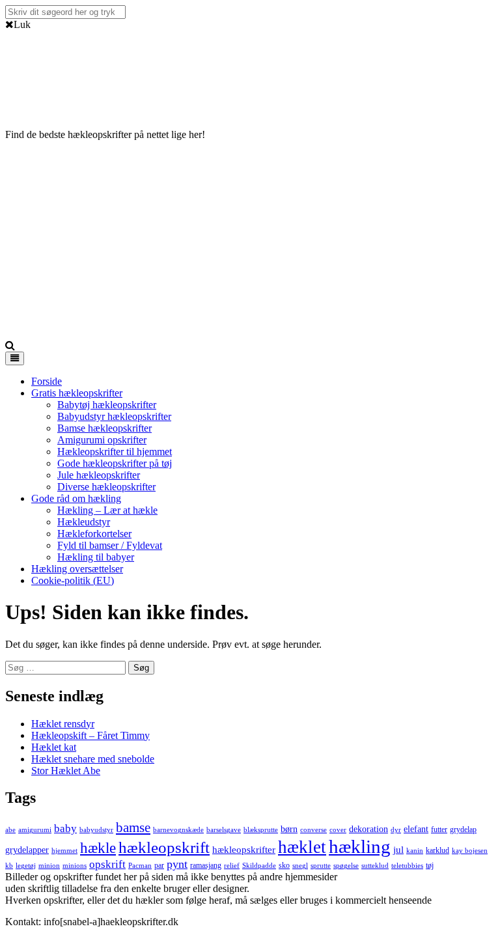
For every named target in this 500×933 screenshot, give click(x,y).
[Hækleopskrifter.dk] (37, 102)
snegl (300, 865)
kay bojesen (470, 850)
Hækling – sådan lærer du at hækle (423, 876)
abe (10, 829)
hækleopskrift (164, 847)
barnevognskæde (178, 829)
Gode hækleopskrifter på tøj (114, 463)
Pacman (140, 865)
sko (284, 865)
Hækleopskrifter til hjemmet (114, 451)
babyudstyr (96, 829)
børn (289, 829)
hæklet (302, 847)
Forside (46, 381)
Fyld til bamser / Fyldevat (109, 545)
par (159, 865)
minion (49, 865)
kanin (414, 850)
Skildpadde (259, 865)
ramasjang (205, 865)
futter (439, 829)
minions (74, 865)
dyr (396, 829)
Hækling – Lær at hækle (107, 510)
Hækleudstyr (83, 521)
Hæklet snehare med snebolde (92, 758)
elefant (416, 829)
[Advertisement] (250, 242)
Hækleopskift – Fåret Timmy (90, 735)
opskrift (107, 864)
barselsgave (223, 829)
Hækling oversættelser (77, 568)
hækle (98, 847)
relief (232, 865)
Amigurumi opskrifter (101, 439)
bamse (133, 827)
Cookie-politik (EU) (72, 580)
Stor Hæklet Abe (65, 770)
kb (9, 865)
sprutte (321, 865)
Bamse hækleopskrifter (104, 428)
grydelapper (27, 850)
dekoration (368, 829)
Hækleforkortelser (94, 533)
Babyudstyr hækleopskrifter (114, 416)
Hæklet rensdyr (62, 723)
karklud (437, 850)
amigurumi (34, 829)
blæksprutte (260, 829)
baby (65, 828)
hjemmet (64, 850)
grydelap (463, 829)
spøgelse (346, 865)
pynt (177, 863)
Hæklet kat (53, 747)
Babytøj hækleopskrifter (106, 404)
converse (313, 829)
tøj (430, 865)
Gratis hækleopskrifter (76, 392)
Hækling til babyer (95, 557)
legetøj (26, 865)
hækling (360, 846)
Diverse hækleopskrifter (106, 486)
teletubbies (407, 865)
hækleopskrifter (243, 849)
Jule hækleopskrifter (98, 474)
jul (398, 849)
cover (337, 829)
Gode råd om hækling (76, 498)
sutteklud (375, 865)
